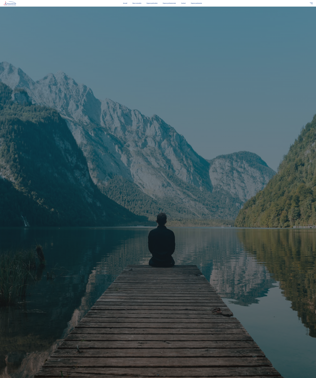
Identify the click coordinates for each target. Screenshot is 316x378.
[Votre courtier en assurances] (10, 3)
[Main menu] (311, 3)
